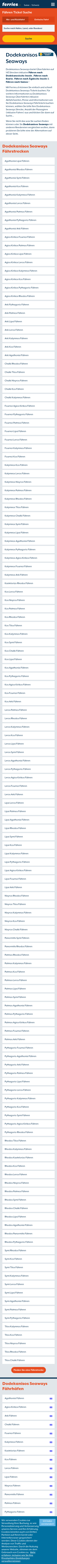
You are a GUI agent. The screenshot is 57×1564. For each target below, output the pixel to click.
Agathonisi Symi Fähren (17, 178)
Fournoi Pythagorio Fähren (19, 414)
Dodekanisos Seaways (36, 124)
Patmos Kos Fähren (15, 971)
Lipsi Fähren (11, 1477)
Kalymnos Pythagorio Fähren (20, 549)
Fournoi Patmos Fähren (17, 423)
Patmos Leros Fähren (16, 980)
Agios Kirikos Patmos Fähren (19, 245)
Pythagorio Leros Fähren (18, 1090)
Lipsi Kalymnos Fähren (16, 853)
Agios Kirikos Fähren (15, 1407)
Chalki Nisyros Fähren (16, 380)
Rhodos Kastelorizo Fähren (19, 1157)
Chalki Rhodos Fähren (16, 363)
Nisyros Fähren (12, 1485)
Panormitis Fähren (14, 1494)
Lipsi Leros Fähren (14, 803)
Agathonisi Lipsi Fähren (17, 161)
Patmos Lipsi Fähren (15, 988)
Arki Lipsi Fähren (13, 321)
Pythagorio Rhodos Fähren (19, 1132)
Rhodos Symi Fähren (15, 1200)
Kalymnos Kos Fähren (16, 465)
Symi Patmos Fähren (15, 1309)
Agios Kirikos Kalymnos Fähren (21, 271)
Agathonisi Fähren (14, 1398)
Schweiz (35, 5)
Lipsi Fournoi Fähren (15, 879)
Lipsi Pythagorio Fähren (17, 862)
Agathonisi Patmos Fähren (18, 211)
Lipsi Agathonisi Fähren (17, 819)
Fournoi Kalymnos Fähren (18, 448)
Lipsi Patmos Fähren (15, 811)
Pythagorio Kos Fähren (17, 1107)
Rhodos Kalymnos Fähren (18, 1149)
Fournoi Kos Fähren (15, 456)
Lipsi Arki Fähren (13, 887)
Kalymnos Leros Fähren (17, 473)
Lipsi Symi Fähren (14, 836)
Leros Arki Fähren (14, 794)
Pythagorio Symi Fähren (17, 1115)
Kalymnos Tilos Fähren (16, 507)
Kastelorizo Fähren (15, 1450)
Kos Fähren (11, 1459)
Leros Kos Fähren (14, 735)
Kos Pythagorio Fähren (17, 676)
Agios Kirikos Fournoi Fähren (20, 237)
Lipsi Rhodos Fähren (15, 828)
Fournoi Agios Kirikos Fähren (20, 406)
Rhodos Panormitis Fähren (18, 1233)
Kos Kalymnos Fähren (16, 634)
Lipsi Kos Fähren (13, 845)
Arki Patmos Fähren (15, 313)
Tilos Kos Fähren (13, 1335)
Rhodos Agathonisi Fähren (18, 1225)
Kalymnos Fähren (14, 1442)
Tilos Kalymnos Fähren (16, 1326)
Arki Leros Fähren (14, 330)
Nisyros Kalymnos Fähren (18, 912)
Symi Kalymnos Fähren (16, 1276)
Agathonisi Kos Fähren (16, 186)
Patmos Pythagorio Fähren (19, 1014)
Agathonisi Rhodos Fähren (18, 169)
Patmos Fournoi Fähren (17, 1031)
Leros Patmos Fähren (16, 710)
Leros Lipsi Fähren (14, 743)
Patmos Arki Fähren (15, 1039)
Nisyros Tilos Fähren (15, 904)
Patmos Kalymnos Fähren (18, 963)
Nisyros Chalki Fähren (16, 929)
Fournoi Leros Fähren (16, 439)
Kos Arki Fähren (13, 701)
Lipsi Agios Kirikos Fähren (18, 870)
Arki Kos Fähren (13, 347)
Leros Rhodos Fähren (16, 718)
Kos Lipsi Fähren (13, 659)
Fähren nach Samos (17, 82)
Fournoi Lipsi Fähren (15, 431)
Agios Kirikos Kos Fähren (18, 279)
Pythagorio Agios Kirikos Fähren (21, 1124)
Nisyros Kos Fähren (15, 921)
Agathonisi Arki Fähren (16, 228)
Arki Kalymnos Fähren (16, 338)
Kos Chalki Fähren (14, 651)
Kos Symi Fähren (13, 642)
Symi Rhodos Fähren (15, 1250)
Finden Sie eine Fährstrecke (29, 1370)
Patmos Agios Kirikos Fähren (19, 1022)
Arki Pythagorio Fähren (17, 304)
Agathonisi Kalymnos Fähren (20, 195)
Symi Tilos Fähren (14, 1267)
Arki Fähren (11, 1415)
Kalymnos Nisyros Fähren (18, 482)
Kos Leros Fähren (14, 591)
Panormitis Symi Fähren (17, 938)
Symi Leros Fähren (14, 1284)
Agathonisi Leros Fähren (17, 203)
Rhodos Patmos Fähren (17, 1191)
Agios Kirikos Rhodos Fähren (20, 296)
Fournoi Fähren (13, 1433)
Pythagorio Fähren (14, 1512)
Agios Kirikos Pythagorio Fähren (21, 287)
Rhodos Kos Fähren (15, 1166)
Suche (28, 38)
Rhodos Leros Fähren (16, 1174)
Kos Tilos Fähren (13, 625)
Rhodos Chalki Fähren (16, 1208)
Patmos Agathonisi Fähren (18, 1005)
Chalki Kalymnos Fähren (17, 397)
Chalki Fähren (12, 1424)
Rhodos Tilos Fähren (15, 1140)
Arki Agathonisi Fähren (16, 355)
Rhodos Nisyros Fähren (17, 1183)
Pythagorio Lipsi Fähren (17, 1081)
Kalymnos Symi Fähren (16, 524)
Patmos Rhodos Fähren (17, 955)
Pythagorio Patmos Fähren (19, 1073)
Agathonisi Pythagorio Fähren (20, 220)
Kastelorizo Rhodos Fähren (19, 583)
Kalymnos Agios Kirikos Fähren (21, 558)
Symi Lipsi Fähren (14, 1292)
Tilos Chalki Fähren (15, 1360)
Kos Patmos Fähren (15, 608)
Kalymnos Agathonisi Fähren (20, 541)
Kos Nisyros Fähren (15, 600)
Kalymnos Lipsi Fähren (16, 532)
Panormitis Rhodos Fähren (18, 946)
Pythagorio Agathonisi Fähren (20, 1056)
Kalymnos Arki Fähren (16, 575)
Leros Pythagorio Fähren (18, 769)
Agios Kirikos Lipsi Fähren (18, 254)
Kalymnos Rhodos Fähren (18, 499)
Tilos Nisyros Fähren (15, 1343)
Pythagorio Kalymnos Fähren (20, 1098)
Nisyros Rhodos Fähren (17, 895)
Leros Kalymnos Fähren (17, 727)
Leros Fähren (11, 1468)
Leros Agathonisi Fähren (17, 760)
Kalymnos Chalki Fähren (17, 515)
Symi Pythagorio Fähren (17, 1318)
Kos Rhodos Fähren (15, 617)
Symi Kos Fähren (13, 1259)
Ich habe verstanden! (47, 1522)
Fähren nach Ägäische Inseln (31, 78)
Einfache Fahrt (41, 19)
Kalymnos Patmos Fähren (18, 490)
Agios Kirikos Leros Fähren (18, 262)
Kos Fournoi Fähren (15, 693)
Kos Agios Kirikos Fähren (18, 684)
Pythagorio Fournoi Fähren (19, 1048)
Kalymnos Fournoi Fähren (18, 566)
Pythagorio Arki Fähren (17, 1064)
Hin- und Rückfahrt (15, 19)
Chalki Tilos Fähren (15, 372)
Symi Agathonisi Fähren (17, 1301)
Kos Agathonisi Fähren (16, 667)
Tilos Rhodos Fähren (15, 1352)
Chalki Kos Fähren (14, 389)
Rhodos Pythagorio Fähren (19, 1242)
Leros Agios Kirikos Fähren (18, 777)
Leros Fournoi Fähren (16, 786)
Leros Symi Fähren (14, 752)
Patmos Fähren (12, 1503)
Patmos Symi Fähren (15, 997)
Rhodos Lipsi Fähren (15, 1216)
